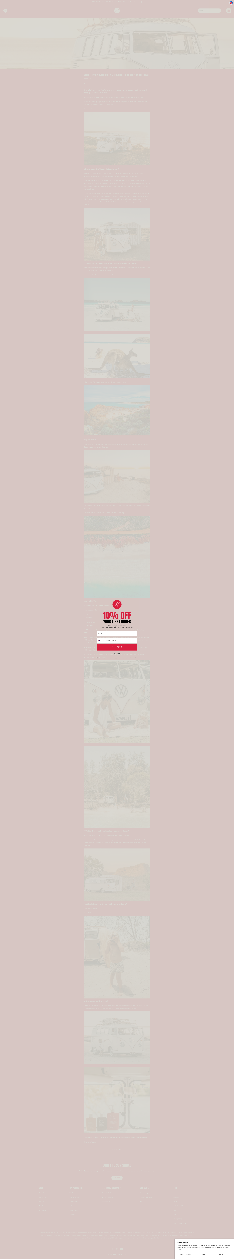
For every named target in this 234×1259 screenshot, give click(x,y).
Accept (203, 1254)
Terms (101, 659)
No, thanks (117, 653)
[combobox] (101, 640)
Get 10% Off (117, 647)
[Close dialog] (231, 2)
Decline (221, 1254)
